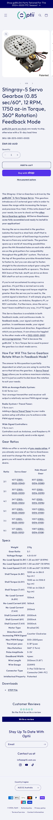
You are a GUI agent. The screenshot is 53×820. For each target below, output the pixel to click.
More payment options (26, 180)
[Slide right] (32, 83)
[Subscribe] (45, 744)
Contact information (35, 812)
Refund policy (26, 808)
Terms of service (18, 812)
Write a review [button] (26, 719)
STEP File (13, 690)
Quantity (6, 149)
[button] (6, 15)
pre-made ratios (38, 448)
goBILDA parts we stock (14, 128)
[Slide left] (20, 83)
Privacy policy (40, 808)
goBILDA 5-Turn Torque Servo (18, 198)
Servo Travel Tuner (21, 411)
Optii (16, 808)
